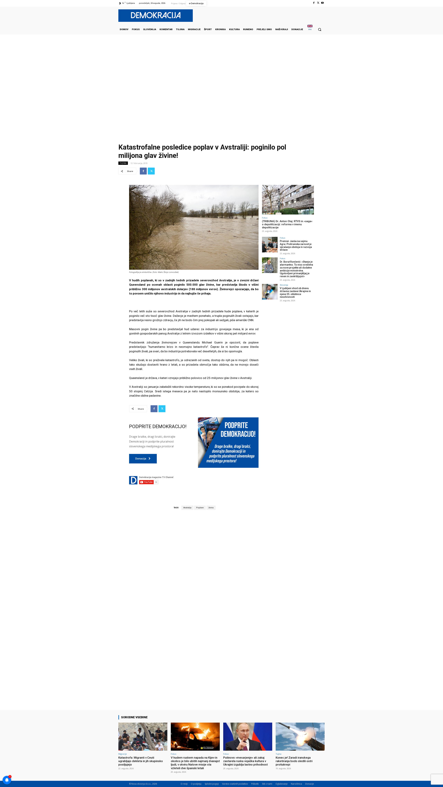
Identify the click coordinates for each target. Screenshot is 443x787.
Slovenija (284, 285)
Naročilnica (296, 783)
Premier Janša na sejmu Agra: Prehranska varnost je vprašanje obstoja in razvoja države (296, 245)
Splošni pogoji (212, 783)
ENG (310, 29)
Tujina (123, 163)
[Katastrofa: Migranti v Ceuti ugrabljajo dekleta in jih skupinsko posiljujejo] (142, 736)
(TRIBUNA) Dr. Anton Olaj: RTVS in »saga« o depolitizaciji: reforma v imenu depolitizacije (287, 224)
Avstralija (187, 508)
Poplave (200, 508)
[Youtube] (322, 3)
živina (211, 508)
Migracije (122, 754)
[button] (320, 29)
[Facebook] (313, 3)
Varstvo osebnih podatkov (235, 783)
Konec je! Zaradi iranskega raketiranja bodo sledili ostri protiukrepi (294, 761)
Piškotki (255, 783)
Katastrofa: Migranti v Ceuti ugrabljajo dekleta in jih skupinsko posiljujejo (140, 761)
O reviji (184, 783)
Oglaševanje (281, 783)
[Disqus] (194, 560)
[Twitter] (318, 3)
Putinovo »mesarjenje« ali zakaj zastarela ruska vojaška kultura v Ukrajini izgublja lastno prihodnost (245, 761)
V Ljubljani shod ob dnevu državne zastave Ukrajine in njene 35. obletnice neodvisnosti (295, 292)
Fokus (264, 218)
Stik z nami (267, 783)
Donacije (309, 783)
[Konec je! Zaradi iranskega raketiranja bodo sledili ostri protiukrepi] (300, 736)
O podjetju (196, 783)
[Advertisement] (221, 69)
